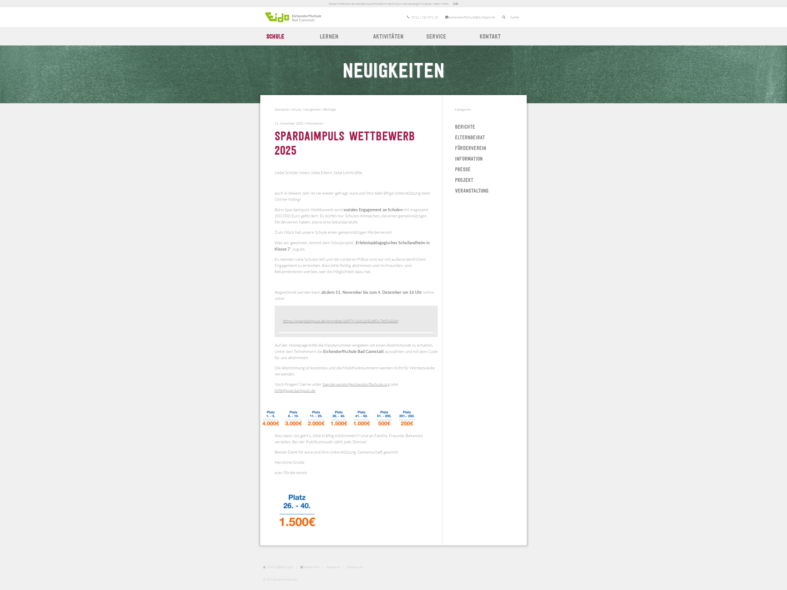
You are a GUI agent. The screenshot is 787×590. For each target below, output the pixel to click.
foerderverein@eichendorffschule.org (356, 384)
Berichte (465, 127)
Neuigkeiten (312, 109)
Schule (275, 36)
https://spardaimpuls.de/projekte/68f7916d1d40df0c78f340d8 (340, 320)
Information (314, 123)
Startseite (282, 109)
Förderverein (470, 148)
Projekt (464, 180)
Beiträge (330, 109)
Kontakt (490, 36)
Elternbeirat (470, 137)
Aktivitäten (388, 36)
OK (455, 4)
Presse (463, 169)
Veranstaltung (472, 190)
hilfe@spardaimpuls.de (295, 390)
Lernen (329, 36)
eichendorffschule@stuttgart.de (471, 17)
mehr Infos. (441, 4)
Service (436, 36)
